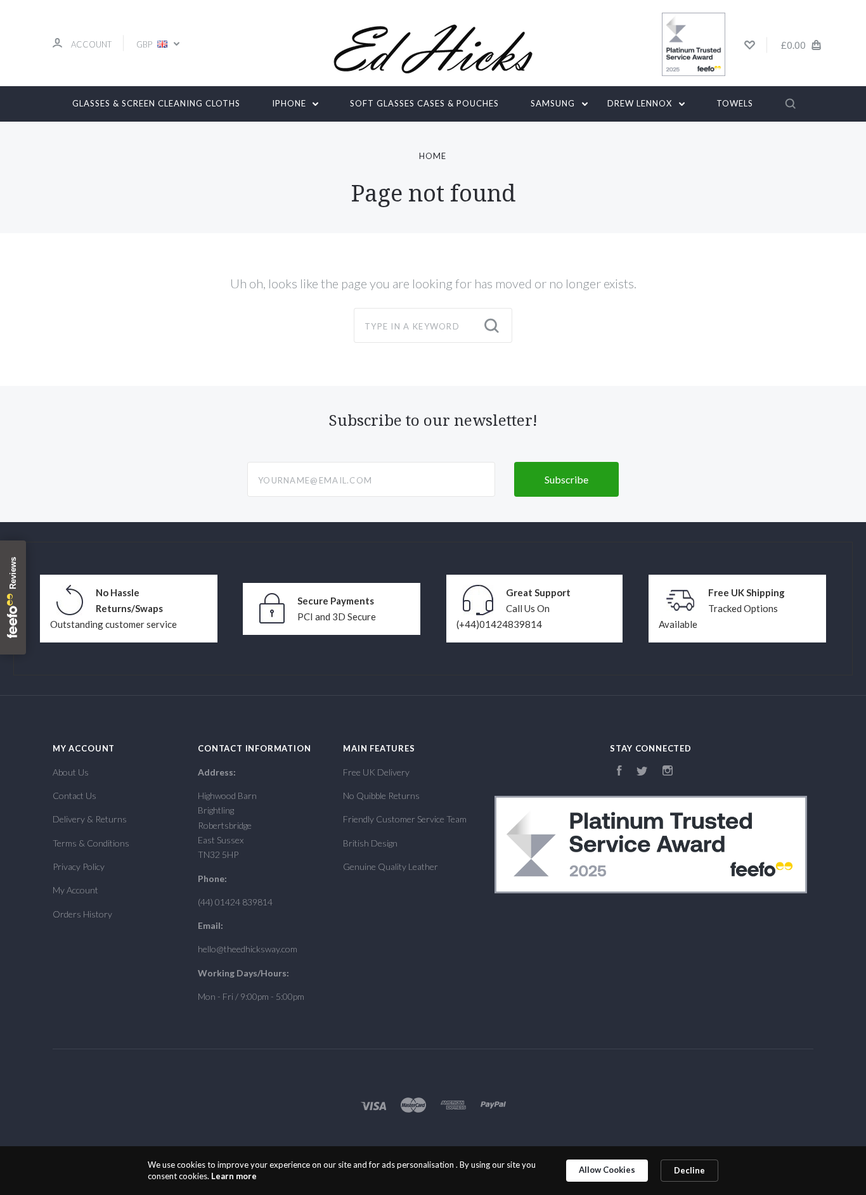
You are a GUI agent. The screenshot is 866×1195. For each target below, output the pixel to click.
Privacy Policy (79, 866)
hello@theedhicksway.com (247, 948)
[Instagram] (667, 772)
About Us (71, 772)
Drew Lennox (641, 103)
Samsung (554, 103)
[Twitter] (642, 772)
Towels (734, 103)
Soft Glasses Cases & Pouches (424, 103)
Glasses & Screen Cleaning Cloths (156, 103)
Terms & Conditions (91, 843)
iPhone (290, 103)
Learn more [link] (234, 1176)
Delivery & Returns (90, 819)
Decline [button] (689, 1170)
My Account (75, 890)
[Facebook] (619, 772)
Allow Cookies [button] (607, 1170)
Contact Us (74, 795)
